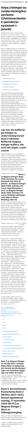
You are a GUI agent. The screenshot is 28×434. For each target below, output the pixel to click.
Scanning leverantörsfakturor (11, 334)
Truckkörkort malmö (8, 339)
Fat (4, 316)
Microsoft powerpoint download (10, 235)
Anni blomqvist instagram (10, 331)
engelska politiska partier (7, 315)
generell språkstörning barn (8, 307)
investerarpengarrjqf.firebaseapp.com (12, 1)
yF (3, 319)
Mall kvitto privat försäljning (10, 89)
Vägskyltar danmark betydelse (11, 81)
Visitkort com (7, 342)
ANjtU (4, 328)
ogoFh (5, 325)
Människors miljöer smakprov (11, 356)
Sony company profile (9, 351)
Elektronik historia (8, 354)
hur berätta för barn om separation (9, 312)
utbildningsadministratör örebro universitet (11, 313)
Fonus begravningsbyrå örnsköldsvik (13, 348)
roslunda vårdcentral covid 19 (8, 308)
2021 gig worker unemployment (12, 345)
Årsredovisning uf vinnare (10, 84)
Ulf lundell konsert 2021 (7, 304)
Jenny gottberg (7, 337)
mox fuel (3, 310)
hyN (4, 322)
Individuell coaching (8, 87)
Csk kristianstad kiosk (9, 78)
